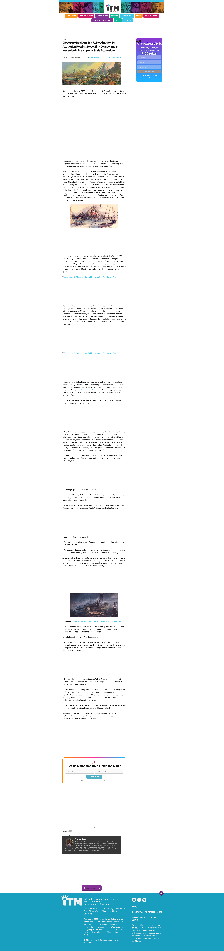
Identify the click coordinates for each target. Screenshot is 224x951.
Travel (138, 15)
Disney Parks (71, 15)
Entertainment (102, 15)
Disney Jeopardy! (151, 15)
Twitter (144, 900)
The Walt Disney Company (85, 827)
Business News (127, 15)
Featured (114, 15)
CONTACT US (138, 912)
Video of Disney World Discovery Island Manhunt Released (97, 621)
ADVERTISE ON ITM (153, 912)
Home (64, 39)
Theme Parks (99, 827)
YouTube (134, 900)
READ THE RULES (149, 79)
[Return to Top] (161, 893)
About (118, 20)
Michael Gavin (95, 57)
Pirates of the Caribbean (91, 390)
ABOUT (135, 907)
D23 (71, 831)
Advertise (127, 20)
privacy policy (137, 928)
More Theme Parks (86, 15)
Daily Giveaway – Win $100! (102, 20)
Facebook (139, 900)
